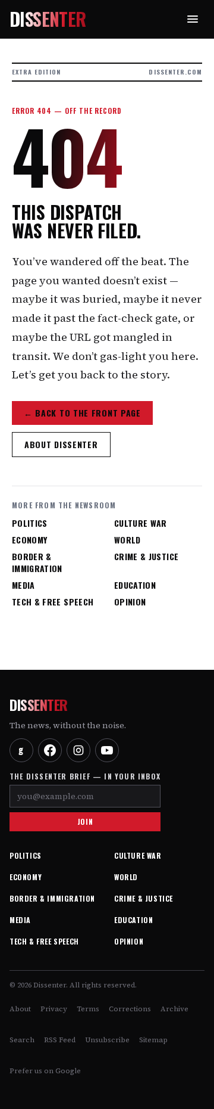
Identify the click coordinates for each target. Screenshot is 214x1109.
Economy (29, 540)
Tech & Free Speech (52, 602)
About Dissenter (61, 444)
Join (85, 821)
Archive (174, 1009)
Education (135, 585)
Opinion (130, 602)
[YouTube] (107, 750)
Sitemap (153, 1040)
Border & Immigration (37, 562)
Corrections (130, 1009)
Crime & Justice (146, 557)
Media (23, 585)
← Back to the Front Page (82, 412)
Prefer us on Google (45, 1071)
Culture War (140, 523)
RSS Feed (59, 1040)
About (20, 1009)
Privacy (53, 1009)
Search (22, 1040)
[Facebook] (50, 750)
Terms (88, 1009)
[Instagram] (78, 750)
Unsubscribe (107, 1040)
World (127, 540)
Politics (30, 523)
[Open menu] (192, 19)
